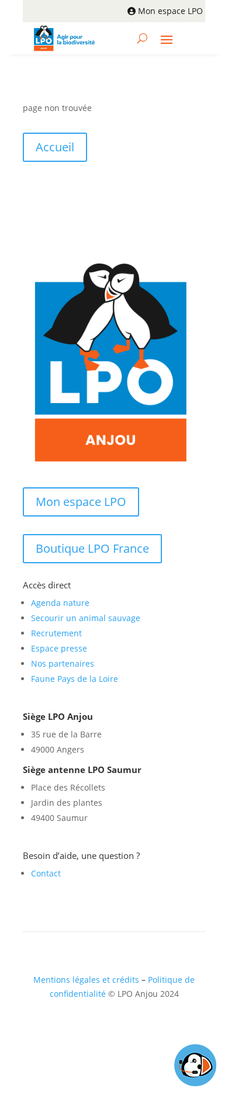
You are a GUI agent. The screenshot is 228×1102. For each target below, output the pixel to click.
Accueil (55, 147)
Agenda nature (60, 602)
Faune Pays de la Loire (74, 678)
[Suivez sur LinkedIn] (118, 1027)
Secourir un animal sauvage (85, 617)
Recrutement (56, 633)
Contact (46, 873)
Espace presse (59, 648)
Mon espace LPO (170, 10)
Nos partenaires (62, 663)
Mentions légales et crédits (86, 979)
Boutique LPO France (92, 548)
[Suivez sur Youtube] (141, 1027)
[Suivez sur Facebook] (94, 1027)
